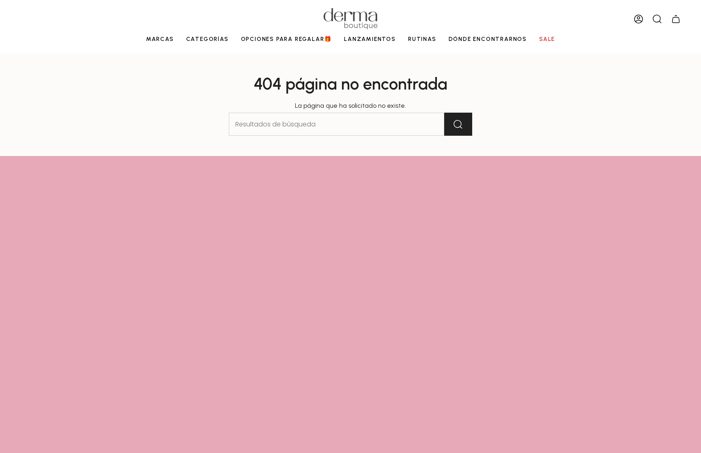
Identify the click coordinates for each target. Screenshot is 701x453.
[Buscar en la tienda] (458, 124)
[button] (160, 40)
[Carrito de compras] (676, 19)
